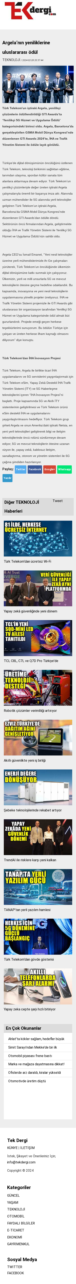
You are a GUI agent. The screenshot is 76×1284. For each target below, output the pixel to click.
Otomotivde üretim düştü (27, 1081)
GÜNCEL (13, 1196)
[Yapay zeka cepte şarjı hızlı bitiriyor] (38, 1003)
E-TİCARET (15, 1230)
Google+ (49, 469)
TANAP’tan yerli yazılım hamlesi (27, 910)
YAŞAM (12, 1203)
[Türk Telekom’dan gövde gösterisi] (38, 954)
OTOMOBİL (15, 1216)
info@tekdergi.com (21, 1162)
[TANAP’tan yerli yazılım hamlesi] (38, 904)
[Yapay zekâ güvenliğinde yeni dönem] (38, 605)
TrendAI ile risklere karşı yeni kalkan (30, 860)
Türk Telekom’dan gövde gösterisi (29, 959)
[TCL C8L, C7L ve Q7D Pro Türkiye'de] (38, 655)
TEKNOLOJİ (16, 1209)
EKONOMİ (14, 1237)
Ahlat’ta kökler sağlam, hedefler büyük (36, 1039)
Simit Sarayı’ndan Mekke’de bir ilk (32, 1047)
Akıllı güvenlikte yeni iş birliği (25, 760)
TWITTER (14, 1267)
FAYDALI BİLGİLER (21, 1223)
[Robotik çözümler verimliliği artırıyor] (38, 705)
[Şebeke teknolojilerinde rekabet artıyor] (38, 804)
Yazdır (7, 478)
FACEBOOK (15, 1273)
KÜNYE (12, 1148)
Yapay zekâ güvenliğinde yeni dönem (30, 611)
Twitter (20, 469)
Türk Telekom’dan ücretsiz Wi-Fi (27, 561)
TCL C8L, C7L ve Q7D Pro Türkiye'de (31, 661)
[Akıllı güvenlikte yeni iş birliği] (38, 754)
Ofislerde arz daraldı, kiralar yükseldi (34, 1073)
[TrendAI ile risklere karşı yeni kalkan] (38, 854)
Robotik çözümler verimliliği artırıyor (30, 711)
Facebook (35, 469)
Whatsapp (64, 469)
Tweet (58, 501)
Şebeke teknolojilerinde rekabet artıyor (33, 810)
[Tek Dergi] (31, 19)
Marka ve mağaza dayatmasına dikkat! (36, 1064)
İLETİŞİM (27, 1148)
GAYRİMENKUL (18, 1244)
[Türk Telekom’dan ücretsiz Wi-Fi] (38, 555)
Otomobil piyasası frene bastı (30, 1056)
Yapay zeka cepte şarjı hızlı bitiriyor (30, 1009)
